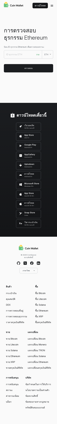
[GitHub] (18, 263)
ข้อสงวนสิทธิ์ (31, 396)
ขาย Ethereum (13, 356)
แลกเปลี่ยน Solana (37, 356)
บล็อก (8, 401)
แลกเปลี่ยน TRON (36, 350)
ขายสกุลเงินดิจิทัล (14, 367)
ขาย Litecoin (12, 344)
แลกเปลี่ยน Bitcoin (37, 338)
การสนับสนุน (12, 384)
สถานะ (9, 390)
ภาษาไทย (26, 271)
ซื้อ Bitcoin (40, 293)
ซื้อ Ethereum (41, 310)
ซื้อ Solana (40, 304)
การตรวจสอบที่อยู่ (14, 310)
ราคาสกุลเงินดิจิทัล (15, 322)
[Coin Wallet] (13, 5)
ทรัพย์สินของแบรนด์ (35, 407)
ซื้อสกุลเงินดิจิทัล (43, 322)
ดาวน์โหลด (40, 5)
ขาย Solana (12, 350)
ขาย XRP (10, 362)
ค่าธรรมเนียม (12, 396)
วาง (37, 54)
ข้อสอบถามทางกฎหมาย (37, 401)
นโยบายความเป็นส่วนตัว (37, 390)
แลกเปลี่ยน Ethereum (38, 362)
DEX (8, 304)
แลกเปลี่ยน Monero (37, 344)
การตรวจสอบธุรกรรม (16, 316)
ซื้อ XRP (39, 316)
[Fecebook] (31, 263)
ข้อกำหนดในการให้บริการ (38, 384)
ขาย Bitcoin (11, 338)
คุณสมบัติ (10, 299)
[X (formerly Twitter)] (25, 263)
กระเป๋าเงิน (11, 293)
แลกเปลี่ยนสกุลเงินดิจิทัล (39, 367)
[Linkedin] (38, 263)
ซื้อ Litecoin (40, 299)
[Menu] (52, 5)
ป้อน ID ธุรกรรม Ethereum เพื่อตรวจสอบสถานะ (24, 47)
